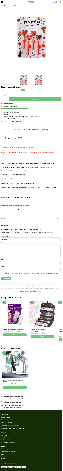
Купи (34, 99)
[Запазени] (25, 303)
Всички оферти (26, 288)
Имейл (3, 266)
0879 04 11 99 (5, 440)
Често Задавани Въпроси (8, 451)
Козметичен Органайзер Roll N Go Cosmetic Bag (40, 330)
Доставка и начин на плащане (9, 420)
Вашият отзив (5, 243)
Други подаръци (44, 288)
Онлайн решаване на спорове (9, 425)
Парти (26, 291)
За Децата (52, 288)
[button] (59, 2)
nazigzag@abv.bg (10, 442)
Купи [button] (14, 335)
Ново (57, 288)
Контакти (3, 454)
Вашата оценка (6, 236)
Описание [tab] (17, 129)
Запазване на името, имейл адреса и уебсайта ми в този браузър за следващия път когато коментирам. (31, 273)
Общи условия (5, 417)
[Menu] (3, 2)
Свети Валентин (33, 291)
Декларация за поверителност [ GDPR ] (12, 428)
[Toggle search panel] (53, 2)
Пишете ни (4, 435)
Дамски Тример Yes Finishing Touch (13, 329)
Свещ (39, 291)
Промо (30, 289)
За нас (3, 449)
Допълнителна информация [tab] (31, 129)
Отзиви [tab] (44, 129)
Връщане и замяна (6, 422)
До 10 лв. (33, 288)
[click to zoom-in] (31, 37)
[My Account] (56, 2)
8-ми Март (19, 288)
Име (3, 259)
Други (38, 288)
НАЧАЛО (3, 6)
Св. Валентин (12, 288)
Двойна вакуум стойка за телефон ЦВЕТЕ (13, 381)
